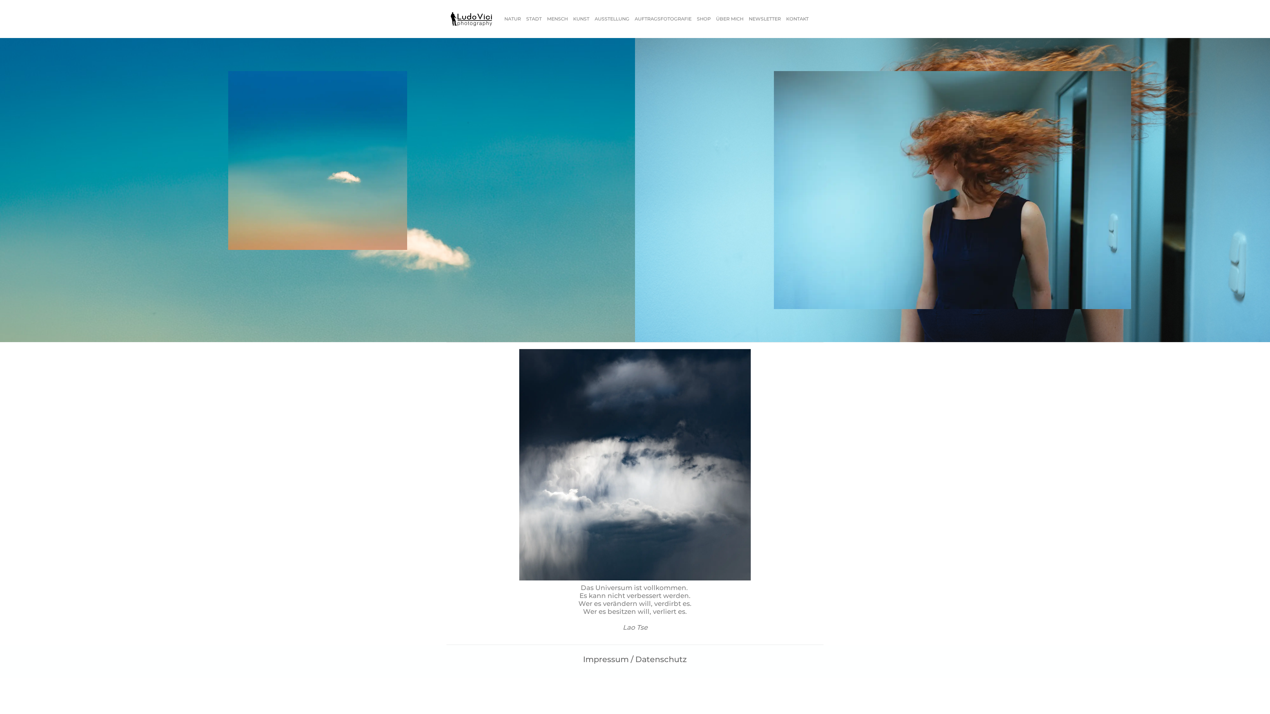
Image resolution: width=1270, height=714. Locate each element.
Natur (512, 19)
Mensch (557, 19)
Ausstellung (612, 19)
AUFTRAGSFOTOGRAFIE (663, 19)
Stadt (534, 19)
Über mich (729, 19)
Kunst (581, 19)
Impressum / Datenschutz (635, 659)
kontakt (797, 19)
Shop (704, 19)
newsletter (765, 19)
